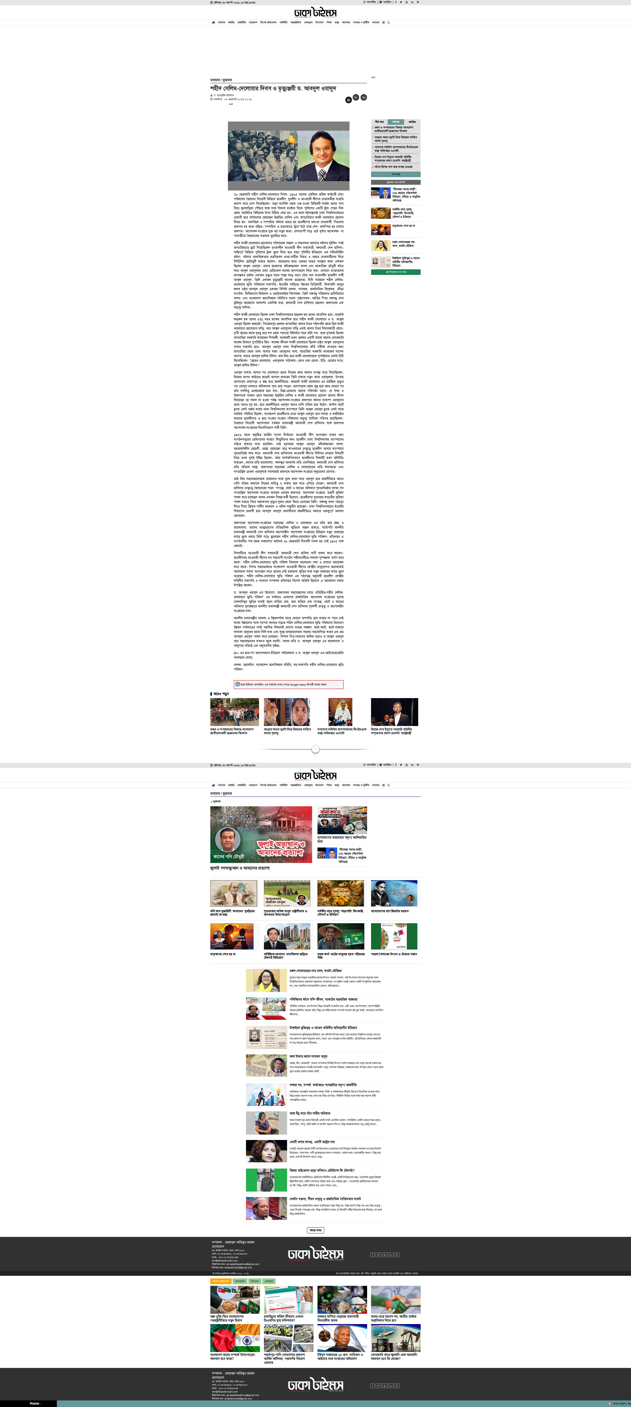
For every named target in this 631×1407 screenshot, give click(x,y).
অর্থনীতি (284, 22)
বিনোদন (320, 22)
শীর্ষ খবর (379, 122)
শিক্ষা (329, 22)
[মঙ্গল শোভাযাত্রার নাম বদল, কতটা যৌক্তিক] (381, 245)
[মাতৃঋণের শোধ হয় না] (381, 229)
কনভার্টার (371, 2)
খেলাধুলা (308, 22)
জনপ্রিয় (412, 122)
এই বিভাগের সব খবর (396, 272)
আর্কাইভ (387, 2)
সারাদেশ (253, 22)
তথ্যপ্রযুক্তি (240, 1281)
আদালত (346, 22)
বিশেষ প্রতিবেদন (268, 22)
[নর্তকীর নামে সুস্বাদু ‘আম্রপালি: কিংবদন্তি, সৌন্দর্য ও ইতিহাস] (381, 213)
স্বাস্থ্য (337, 22)
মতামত (375, 22)
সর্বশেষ (221, 22)
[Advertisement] (315, 51)
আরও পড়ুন (221, 694)
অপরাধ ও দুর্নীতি (361, 22)
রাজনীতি (242, 22)
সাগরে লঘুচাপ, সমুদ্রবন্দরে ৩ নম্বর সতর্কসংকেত (555, 1403)
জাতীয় (231, 22)
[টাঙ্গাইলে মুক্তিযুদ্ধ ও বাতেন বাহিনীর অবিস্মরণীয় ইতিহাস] (381, 262)
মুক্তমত (227, 80)
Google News (298, 684)
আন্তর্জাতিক (296, 22)
